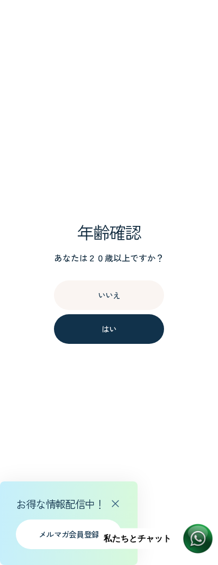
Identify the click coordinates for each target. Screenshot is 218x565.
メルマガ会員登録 (69, 534)
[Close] (115, 503)
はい (109, 328)
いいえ (109, 294)
